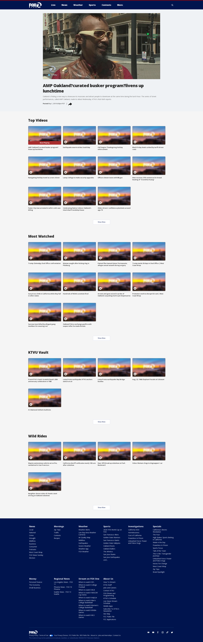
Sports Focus (158, 548)
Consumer (33, 547)
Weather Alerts (84, 530)
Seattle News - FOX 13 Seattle (62, 593)
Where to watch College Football (88, 586)
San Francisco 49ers (111, 535)
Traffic (56, 532)
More (120, 5)
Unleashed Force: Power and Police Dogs (137, 542)
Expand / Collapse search (172, 5)
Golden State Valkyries (111, 543)
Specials (157, 526)
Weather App (83, 549)
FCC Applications (109, 619)
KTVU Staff (107, 585)
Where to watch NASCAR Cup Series (88, 594)
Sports (106, 526)
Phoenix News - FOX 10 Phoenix (63, 588)
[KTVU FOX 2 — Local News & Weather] (37, 5)
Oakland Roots (109, 546)
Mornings (59, 526)
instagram (162, 632)
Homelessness (133, 532)
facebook (158, 632)
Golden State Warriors (111, 537)
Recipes (57, 538)
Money (32, 578)
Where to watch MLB (87, 590)
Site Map (106, 614)
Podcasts (32, 549)
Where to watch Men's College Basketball (87, 601)
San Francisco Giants (111, 540)
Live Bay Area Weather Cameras (87, 533)
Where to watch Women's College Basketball (88, 606)
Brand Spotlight (159, 572)
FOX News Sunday (36, 555)
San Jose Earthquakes (111, 557)
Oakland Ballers (109, 549)
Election (32, 558)
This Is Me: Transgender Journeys (162, 555)
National (32, 532)
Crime (31, 535)
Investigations (135, 526)
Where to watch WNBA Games (87, 611)
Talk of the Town (159, 551)
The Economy (34, 585)
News (32, 526)
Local (31, 530)
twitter (172, 632)
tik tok (167, 632)
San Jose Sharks (109, 554)
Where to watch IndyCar (88, 597)
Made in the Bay (159, 542)
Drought (32, 538)
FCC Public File (108, 616)
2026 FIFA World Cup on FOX (112, 531)
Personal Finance (35, 582)
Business (32, 544)
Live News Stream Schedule (110, 602)
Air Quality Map (84, 537)
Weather (83, 526)
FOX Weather (84, 551)
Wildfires (32, 541)
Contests (57, 535)
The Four (156, 535)
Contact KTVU (108, 590)
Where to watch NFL (86, 582)
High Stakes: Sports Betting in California (163, 538)
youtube (153, 632)
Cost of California (134, 535)
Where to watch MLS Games (87, 616)
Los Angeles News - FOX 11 (63, 583)
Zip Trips (57, 530)
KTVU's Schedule (109, 598)
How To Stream (109, 582)
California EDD (133, 530)
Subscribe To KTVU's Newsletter (111, 610)
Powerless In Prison (135, 538)
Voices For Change (160, 563)
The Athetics (108, 551)
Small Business (35, 588)
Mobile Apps (108, 606)
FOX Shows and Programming (109, 594)
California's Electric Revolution (160, 531)
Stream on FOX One (89, 578)
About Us (108, 578)
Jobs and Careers (109, 588)
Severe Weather (85, 546)
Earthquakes (83, 543)
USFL (105, 560)
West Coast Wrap (35, 552)
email (148, 632)
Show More (101, 222)
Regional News (62, 578)
